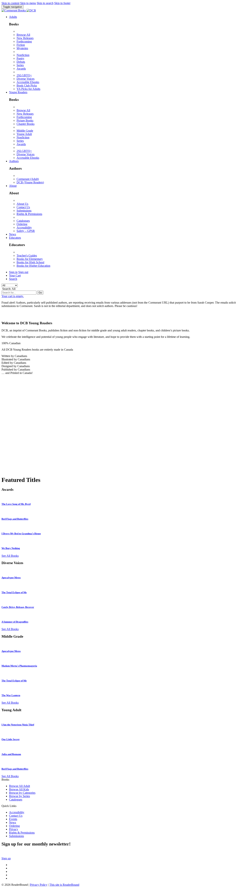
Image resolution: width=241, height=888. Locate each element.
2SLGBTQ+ (24, 75)
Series (20, 65)
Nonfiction (23, 55)
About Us (22, 203)
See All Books (10, 555)
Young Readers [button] (18, 92)
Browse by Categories (22, 792)
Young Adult (24, 134)
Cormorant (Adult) (28, 179)
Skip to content (10, 3)
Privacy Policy (38, 884)
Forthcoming (24, 41)
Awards (21, 68)
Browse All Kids (19, 789)
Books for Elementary (30, 259)
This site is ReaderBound (64, 884)
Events (13, 819)
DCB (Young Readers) (30, 182)
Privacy (13, 829)
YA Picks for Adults (28, 88)
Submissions (24, 210)
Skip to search (45, 3)
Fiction (21, 44)
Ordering (22, 224)
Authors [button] (14, 161)
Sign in (13, 272)
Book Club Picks (27, 85)
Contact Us (23, 207)
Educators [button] (15, 237)
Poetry (20, 58)
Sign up (6, 858)
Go (40, 292)
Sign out (23, 272)
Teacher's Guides (27, 255)
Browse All (23, 34)
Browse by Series (19, 796)
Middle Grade (25, 130)
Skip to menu (28, 3)
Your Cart (15, 275)
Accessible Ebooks (28, 82)
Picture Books (25, 120)
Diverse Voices (25, 78)
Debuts (21, 61)
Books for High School (30, 262)
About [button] (13, 185)
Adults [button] (13, 16)
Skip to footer (62, 3)
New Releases (25, 38)
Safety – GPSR (26, 230)
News (12, 234)
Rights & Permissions (29, 214)
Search (13, 278)
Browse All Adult (19, 786)
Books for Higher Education (33, 265)
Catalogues (23, 220)
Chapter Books (25, 123)
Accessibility (24, 227)
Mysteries (22, 48)
